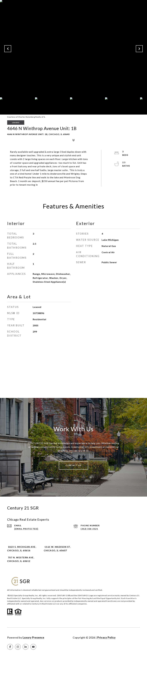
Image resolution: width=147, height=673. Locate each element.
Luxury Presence (33, 637)
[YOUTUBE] (33, 647)
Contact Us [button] (73, 465)
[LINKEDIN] (25, 647)
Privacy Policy (106, 637)
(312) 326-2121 (89, 529)
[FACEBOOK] (10, 647)
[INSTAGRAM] (18, 647)
